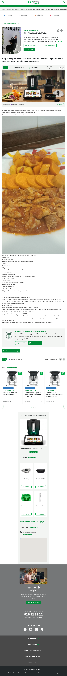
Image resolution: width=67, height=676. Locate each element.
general (30, 9)
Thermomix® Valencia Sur (12, 9)
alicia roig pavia (23, 9)
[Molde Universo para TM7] (26, 497)
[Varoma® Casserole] (40, 470)
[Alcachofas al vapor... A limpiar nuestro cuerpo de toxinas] (33, 380)
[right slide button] (63, 407)
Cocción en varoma (8, 388)
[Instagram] (36, 630)
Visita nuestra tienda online (32, 6)
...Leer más (59, 41)
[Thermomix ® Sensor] (40, 497)
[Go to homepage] (33, 2)
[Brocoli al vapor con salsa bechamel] (12, 380)
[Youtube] (31, 630)
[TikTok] (42, 630)
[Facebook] (25, 630)
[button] (64, 2)
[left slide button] (3, 407)
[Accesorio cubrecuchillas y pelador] (26, 470)
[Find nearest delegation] (3, 2)
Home (3, 9)
